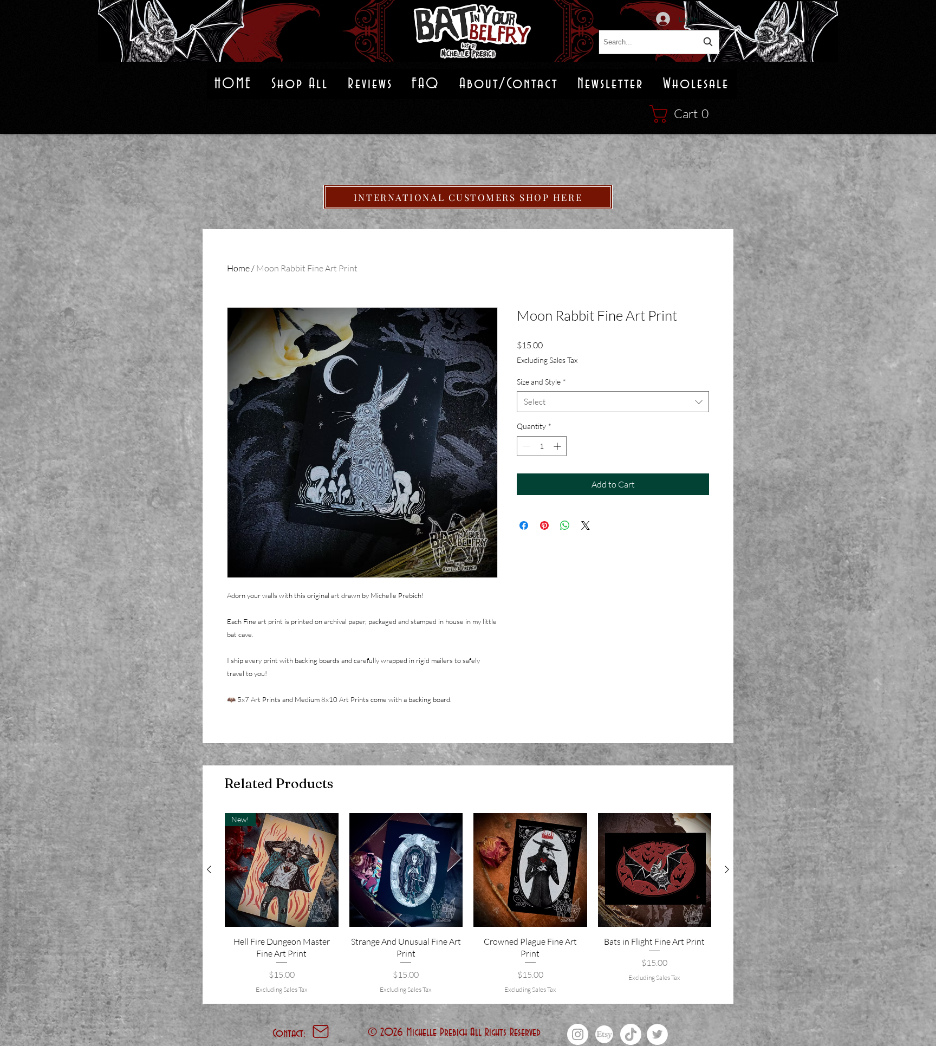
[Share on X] (585, 525)
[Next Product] (726, 869)
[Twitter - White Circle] (657, 1034)
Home (238, 268)
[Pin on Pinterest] (544, 525)
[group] (468, 904)
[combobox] (659, 42)
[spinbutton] (541, 446)
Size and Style (541, 381)
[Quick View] (406, 870)
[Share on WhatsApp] (564, 525)
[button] (684, 114)
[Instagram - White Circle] (577, 1034)
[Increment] (558, 446)
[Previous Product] (209, 869)
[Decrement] (525, 446)
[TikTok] (630, 1034)
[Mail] (321, 1031)
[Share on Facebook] (523, 525)
